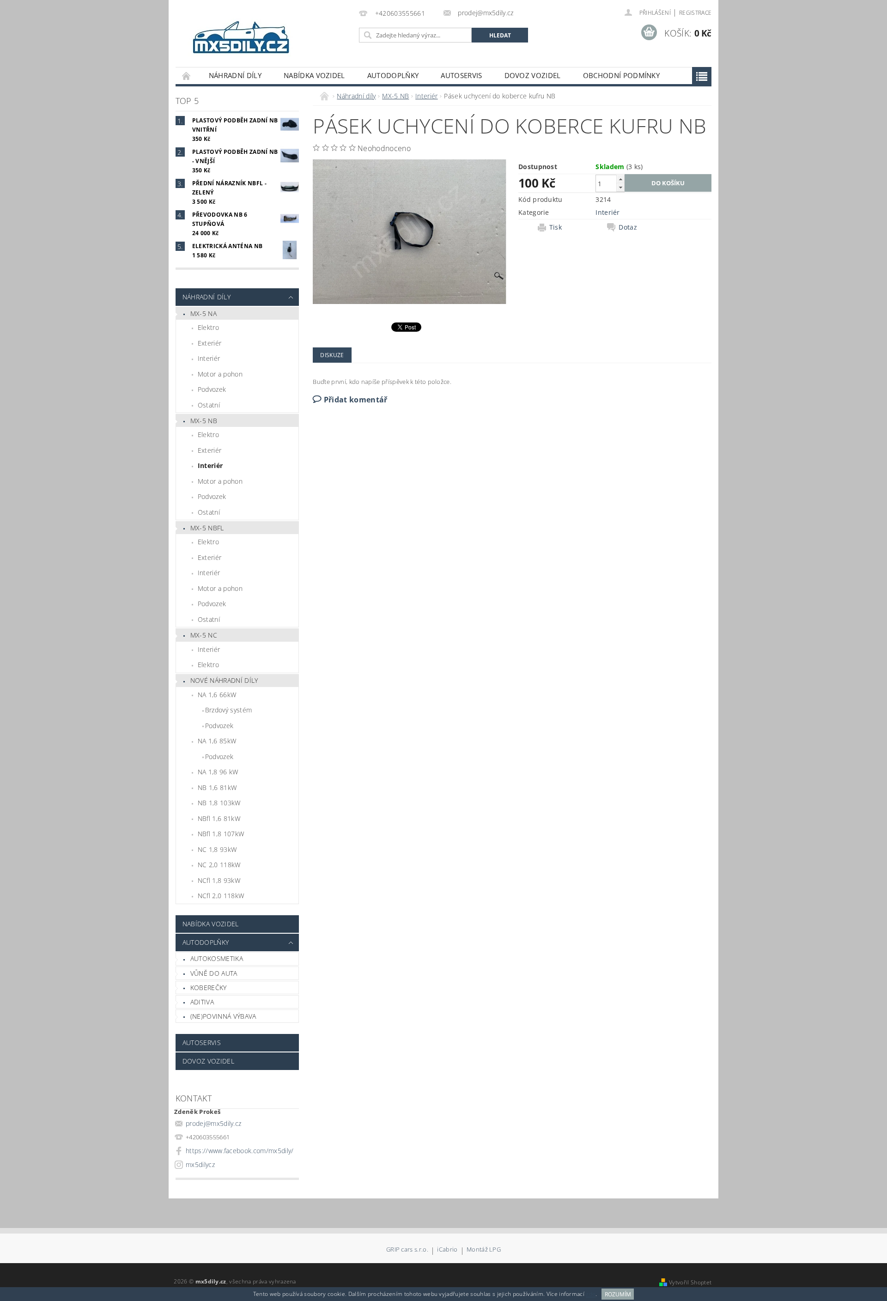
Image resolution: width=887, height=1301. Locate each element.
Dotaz (628, 227)
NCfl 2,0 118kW (221, 895)
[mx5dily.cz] (241, 38)
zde (590, 1294)
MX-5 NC (203, 635)
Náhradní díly (235, 75)
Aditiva (202, 1001)
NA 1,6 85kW (217, 740)
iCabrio (447, 1249)
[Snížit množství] (620, 187)
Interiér (209, 358)
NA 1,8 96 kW (218, 771)
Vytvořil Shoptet (690, 1282)
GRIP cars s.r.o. (407, 1249)
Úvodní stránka (187, 75)
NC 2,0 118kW (219, 864)
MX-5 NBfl (207, 527)
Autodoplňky (393, 75)
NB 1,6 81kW (217, 787)
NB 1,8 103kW (219, 802)
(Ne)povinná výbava (223, 1016)
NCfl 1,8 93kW (219, 880)
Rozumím (618, 1294)
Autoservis (461, 75)
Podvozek (212, 389)
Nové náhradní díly (224, 680)
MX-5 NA (203, 313)
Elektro (208, 327)
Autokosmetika (216, 958)
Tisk (555, 227)
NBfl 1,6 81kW (219, 818)
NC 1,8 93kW (217, 849)
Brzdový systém (228, 709)
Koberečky (208, 987)
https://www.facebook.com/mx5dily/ (240, 1150)
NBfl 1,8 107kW (221, 833)
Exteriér (210, 343)
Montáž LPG (484, 1249)
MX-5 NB (203, 420)
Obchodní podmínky (621, 75)
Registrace (695, 13)
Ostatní (209, 405)
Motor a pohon (220, 374)
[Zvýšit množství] (620, 179)
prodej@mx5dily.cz (213, 1123)
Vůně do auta (213, 973)
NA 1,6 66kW (217, 694)
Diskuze (332, 355)
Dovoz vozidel (532, 75)
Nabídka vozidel (314, 75)
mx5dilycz (200, 1164)
